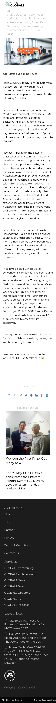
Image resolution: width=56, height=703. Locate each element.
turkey (38, 30)
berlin (10, 18)
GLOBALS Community (19, 568)
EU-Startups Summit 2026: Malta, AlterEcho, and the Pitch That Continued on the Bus (25, 637)
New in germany (31, 26)
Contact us (11, 553)
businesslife (37, 18)
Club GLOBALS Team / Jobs (25, 14)
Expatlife (37, 22)
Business (22, 18)
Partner (9, 530)
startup (27, 30)
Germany (13, 26)
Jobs (7, 522)
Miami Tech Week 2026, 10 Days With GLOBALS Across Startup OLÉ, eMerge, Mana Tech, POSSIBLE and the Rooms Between (26, 655)
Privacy (9, 537)
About (8, 514)
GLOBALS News (14, 580)
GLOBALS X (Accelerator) (20, 574)
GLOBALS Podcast (16, 605)
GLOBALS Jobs (14, 586)
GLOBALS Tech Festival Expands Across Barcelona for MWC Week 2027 (24, 624)
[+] (28, 433)
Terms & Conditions (17, 545)
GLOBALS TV (13, 598)
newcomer (14, 30)
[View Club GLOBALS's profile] (8, 10)
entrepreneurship (18, 22)
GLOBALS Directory (17, 592)
